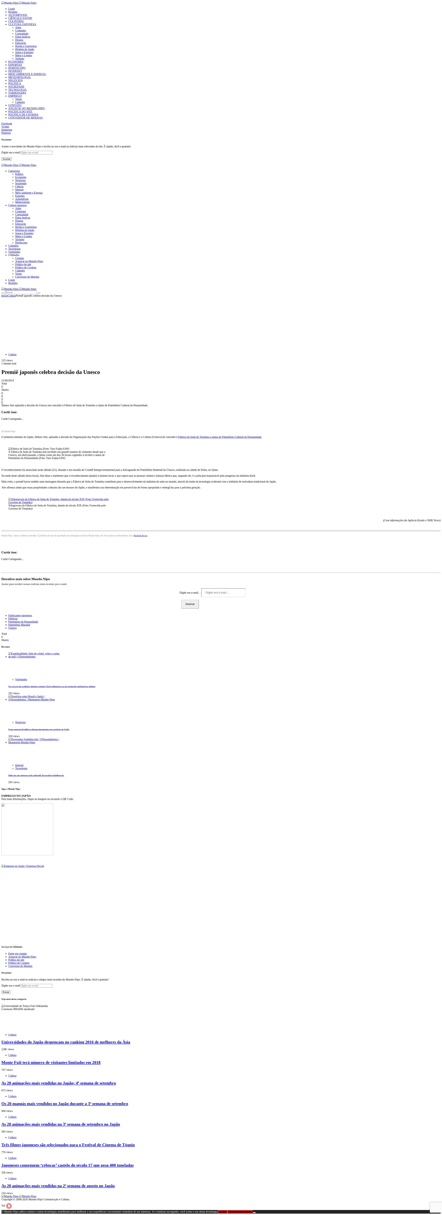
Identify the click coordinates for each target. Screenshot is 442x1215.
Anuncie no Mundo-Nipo (29, 261)
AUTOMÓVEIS (17, 14)
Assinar (6, 159)
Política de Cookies (25, 267)
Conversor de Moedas (27, 276)
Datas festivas (22, 36)
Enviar (6, 992)
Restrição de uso (140, 535)
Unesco (12, 627)
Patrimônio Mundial (19, 624)
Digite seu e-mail (11, 152)
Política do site (23, 264)
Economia (20, 177)
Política (19, 174)
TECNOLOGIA (17, 89)
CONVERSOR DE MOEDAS (25, 117)
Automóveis (21, 199)
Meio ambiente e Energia (28, 192)
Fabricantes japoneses (20, 615)
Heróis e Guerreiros (26, 46)
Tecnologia (21, 768)
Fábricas (12, 618)
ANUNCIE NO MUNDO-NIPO (26, 108)
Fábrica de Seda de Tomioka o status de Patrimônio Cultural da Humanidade (219, 436)
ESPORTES (15, 64)
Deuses (19, 39)
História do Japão (24, 49)
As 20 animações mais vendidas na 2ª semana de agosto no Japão (58, 1186)
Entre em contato (17, 953)
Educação (20, 43)
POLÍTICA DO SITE (20, 111)
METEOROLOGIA (19, 77)
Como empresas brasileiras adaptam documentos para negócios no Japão (38, 729)
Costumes (20, 30)
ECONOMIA (15, 61)
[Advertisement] (221, 323)
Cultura (12, 295)
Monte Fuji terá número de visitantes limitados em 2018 (50, 1062)
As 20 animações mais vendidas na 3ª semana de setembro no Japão (60, 1124)
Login (11, 8)
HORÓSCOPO (17, 67)
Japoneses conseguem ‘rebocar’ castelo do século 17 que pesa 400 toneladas (67, 1165)
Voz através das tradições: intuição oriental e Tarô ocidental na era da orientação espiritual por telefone (51, 686)
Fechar (222, 1212)
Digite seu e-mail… (190, 592)
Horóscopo (21, 242)
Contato (19, 258)
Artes (18, 27)
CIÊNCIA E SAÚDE (20, 18)
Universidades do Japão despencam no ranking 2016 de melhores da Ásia (65, 1042)
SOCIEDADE (16, 86)
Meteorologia (22, 202)
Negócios (20, 180)
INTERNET (15, 71)
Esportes (20, 195)
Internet (19, 189)
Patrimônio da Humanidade (23, 621)
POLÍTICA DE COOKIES (23, 114)
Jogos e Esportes (24, 52)
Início (4, 295)
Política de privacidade (240, 1212)
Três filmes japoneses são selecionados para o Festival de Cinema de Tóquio (68, 1145)
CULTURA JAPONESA (22, 24)
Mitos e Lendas (23, 55)
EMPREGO (15, 95)
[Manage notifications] (9, 1206)
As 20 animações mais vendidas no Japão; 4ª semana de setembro (58, 1083)
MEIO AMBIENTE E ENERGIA (27, 74)
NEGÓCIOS (15, 80)
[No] (254, 1212)
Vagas (18, 99)
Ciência (19, 186)
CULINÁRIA (16, 21)
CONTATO (14, 105)
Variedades (21, 679)
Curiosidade (21, 33)
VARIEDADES (17, 92)
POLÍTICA (14, 83)
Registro (12, 11)
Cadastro (20, 102)
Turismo (19, 58)
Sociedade (20, 183)
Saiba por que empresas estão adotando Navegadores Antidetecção (36, 775)
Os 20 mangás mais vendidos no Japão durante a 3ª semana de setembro (64, 1103)
